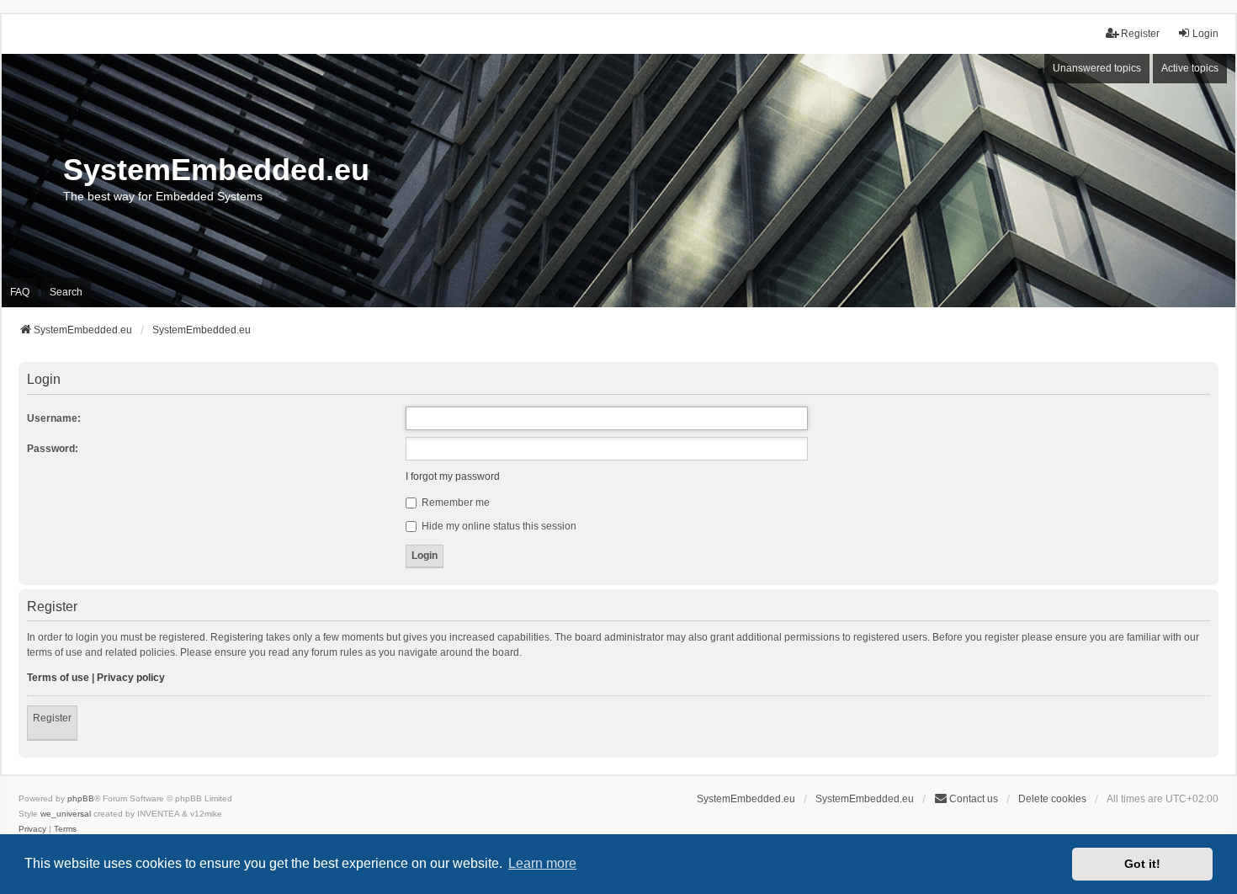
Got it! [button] (1142, 863)
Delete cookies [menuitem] (1052, 799)
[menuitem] (32, 829)
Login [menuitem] (1205, 34)
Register (52, 718)
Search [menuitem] (66, 292)
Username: (54, 418)
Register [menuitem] (1140, 34)
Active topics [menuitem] (1189, 68)
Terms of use (58, 678)
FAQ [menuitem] (19, 292)
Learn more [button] (542, 863)
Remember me (454, 502)
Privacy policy (131, 678)
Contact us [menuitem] (973, 799)
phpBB (80, 798)
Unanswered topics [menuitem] (1097, 68)
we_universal (65, 813)
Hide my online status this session (497, 526)
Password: (52, 449)
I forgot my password (453, 476)
